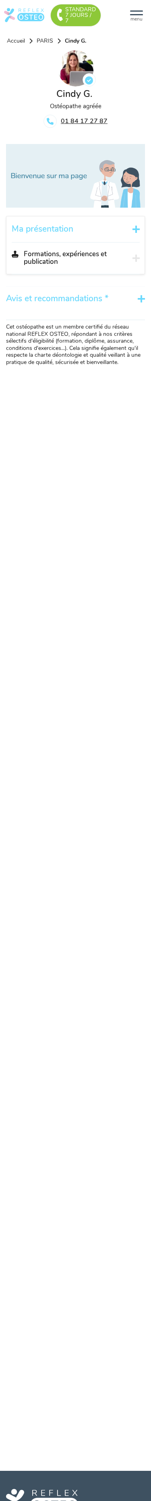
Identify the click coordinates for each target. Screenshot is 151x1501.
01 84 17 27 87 (84, 121)
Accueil (16, 41)
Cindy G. (75, 41)
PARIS (45, 41)
